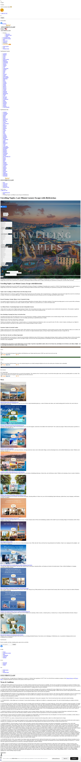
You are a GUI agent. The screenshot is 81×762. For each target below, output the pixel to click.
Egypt (4, 57)
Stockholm (5, 175)
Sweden (4, 82)
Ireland (4, 84)
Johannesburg (6, 147)
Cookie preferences (56, 758)
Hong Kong (5, 118)
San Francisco (6, 123)
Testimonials (5, 655)
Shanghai (5, 128)
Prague (4, 158)
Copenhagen (5, 139)
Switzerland (5, 62)
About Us (5, 42)
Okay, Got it (3, 752)
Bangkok (5, 125)
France (4, 75)
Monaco (4, 86)
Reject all (65, 758)
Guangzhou (5, 153)
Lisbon (4, 166)
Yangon (4, 155)
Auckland (5, 114)
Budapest (5, 167)
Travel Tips (5, 40)
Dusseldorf (5, 148)
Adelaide (5, 112)
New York (5, 121)
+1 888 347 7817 (4, 190)
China (4, 55)
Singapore (5, 150)
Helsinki (4, 162)
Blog (4, 39)
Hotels (7, 36)
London (4, 134)
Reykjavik (5, 171)
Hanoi (4, 159)
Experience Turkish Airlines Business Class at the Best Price (13, 472)
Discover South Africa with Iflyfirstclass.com (9, 402)
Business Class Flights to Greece (7, 448)
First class (5, 662)
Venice (4, 144)
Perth (4, 131)
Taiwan (4, 63)
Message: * (3, 275)
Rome (4, 129)
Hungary (5, 106)
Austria (4, 104)
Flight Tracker (6, 46)
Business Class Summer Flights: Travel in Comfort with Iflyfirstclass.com (15, 611)
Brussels (4, 149)
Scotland (5, 83)
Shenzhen (5, 154)
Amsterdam (5, 113)
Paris (4, 132)
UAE (4, 95)
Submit (14, 644)
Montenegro (5, 93)
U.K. (4, 67)
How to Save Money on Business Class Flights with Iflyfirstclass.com (14, 588)
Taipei (4, 140)
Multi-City (5, 220)
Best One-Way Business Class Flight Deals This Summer (12, 634)
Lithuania (5, 92)
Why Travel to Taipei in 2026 (6, 541)
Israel (4, 100)
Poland (4, 94)
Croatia (4, 90)
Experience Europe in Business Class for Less (10, 518)
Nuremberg (5, 164)
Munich (4, 120)
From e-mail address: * (5, 272)
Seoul (4, 124)
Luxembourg (5, 99)
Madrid (4, 138)
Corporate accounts (7, 38)
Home (4, 651)
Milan (4, 141)
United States (5, 68)
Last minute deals (6, 37)
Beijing (4, 115)
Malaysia (5, 60)
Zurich (4, 126)
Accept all (74, 758)
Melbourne (5, 142)
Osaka (4, 122)
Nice (4, 161)
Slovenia (5, 98)
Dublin (4, 170)
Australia (5, 53)
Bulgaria (4, 103)
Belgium (4, 54)
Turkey (4, 66)
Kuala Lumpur (6, 59)
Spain (4, 70)
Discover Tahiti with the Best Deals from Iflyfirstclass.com (12, 425)
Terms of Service (69, 678)
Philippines (5, 78)
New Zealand (5, 77)
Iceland (4, 85)
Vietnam (4, 69)
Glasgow (5, 163)
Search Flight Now (4, 234)
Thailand (5, 65)
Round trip (5, 217)
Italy (4, 73)
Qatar (4, 71)
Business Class (9, 35)
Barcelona (5, 137)
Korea (4, 80)
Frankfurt (5, 136)
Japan (4, 58)
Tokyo (4, 133)
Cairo (4, 145)
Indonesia (5, 91)
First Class (8, 34)
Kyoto (4, 157)
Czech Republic (6, 107)
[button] (2, 17)
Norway (4, 87)
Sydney (4, 130)
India (4, 79)
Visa (4, 47)
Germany (5, 74)
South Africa (5, 76)
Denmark (5, 102)
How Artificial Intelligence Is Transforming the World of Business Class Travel (16, 565)
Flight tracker (5, 670)
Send (2, 276)
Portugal (4, 88)
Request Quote (6, 48)
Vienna (4, 169)
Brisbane (5, 152)
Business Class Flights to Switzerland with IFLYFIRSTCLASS (13, 495)
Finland (4, 101)
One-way (5, 218)
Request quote (6, 672)
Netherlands (5, 61)
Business (5, 663)
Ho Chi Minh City (6, 156)
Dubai (4, 117)
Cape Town (5, 146)
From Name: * (3, 271)
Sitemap (4, 657)
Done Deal (7, 44)
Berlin (4, 116)
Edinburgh (5, 173)
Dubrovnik (5, 174)
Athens (4, 172)
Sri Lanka (5, 96)
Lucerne (4, 165)
